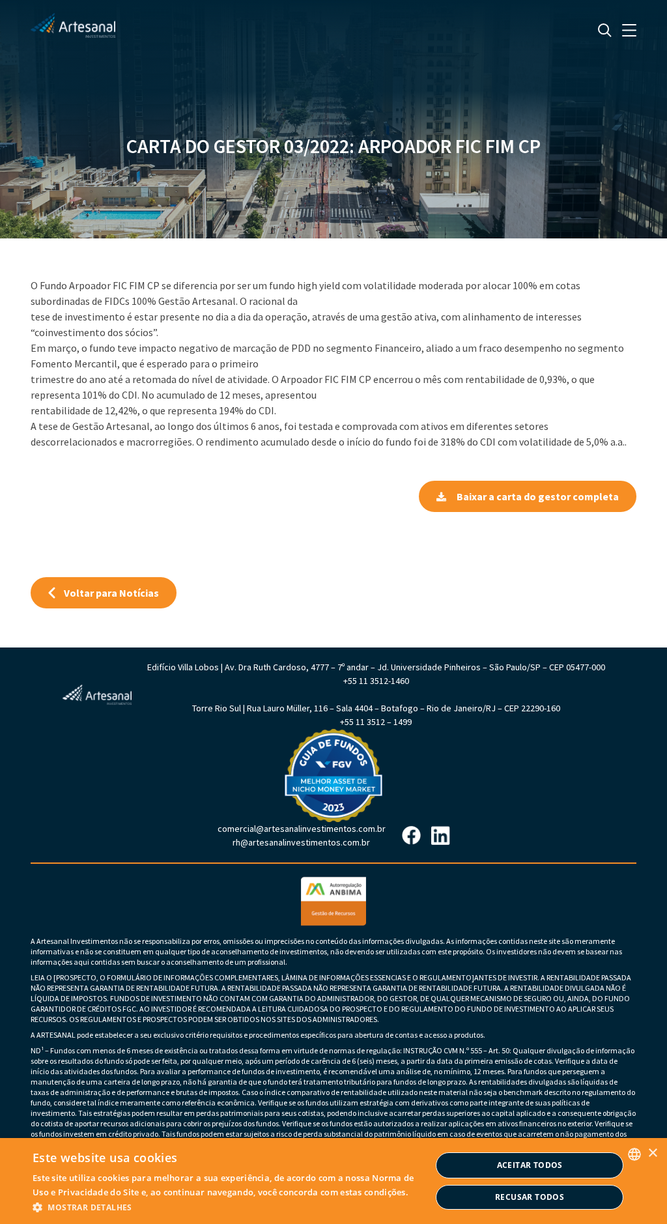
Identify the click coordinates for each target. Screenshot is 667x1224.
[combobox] (634, 1154)
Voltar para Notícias (111, 592)
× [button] (652, 1153)
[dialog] (333, 1181)
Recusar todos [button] (529, 1197)
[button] (232, 1206)
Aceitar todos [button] (530, 1165)
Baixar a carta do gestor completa (538, 496)
